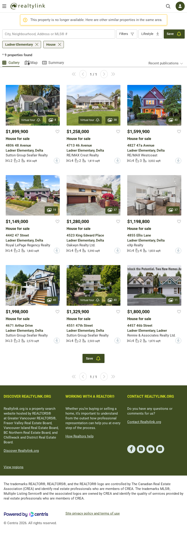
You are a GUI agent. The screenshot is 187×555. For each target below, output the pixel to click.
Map (34, 62)
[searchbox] (56, 34)
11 (176, 300)
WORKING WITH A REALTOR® (90, 396)
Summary (56, 62)
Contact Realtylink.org (144, 422)
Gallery (14, 62)
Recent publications (163, 63)
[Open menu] (4, 6)
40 (176, 119)
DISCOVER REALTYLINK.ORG (27, 396)
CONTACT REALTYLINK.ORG (150, 396)
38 (115, 119)
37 (115, 209)
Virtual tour (28, 120)
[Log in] (180, 6)
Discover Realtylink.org (21, 451)
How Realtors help (79, 436)
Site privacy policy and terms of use (92, 513)
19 (54, 209)
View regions (13, 467)
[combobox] (58, 34)
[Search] (168, 6)
